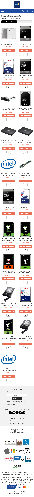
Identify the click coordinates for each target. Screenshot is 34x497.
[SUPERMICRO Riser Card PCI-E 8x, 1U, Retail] (25, 164)
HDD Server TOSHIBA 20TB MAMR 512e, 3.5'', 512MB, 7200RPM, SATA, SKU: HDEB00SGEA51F (25, 304)
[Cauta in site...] (32, 11)
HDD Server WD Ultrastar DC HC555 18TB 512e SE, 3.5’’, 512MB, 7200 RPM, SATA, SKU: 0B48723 (25, 44)
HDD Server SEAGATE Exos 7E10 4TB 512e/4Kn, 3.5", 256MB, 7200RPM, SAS (8, 239)
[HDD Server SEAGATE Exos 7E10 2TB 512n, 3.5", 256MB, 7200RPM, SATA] (8, 327)
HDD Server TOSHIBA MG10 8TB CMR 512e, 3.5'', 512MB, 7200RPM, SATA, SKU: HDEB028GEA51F (25, 207)
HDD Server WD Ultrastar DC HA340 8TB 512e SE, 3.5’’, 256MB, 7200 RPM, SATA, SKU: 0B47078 (25, 109)
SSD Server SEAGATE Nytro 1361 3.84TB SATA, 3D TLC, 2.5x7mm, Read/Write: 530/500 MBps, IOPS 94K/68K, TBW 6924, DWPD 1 (8, 272)
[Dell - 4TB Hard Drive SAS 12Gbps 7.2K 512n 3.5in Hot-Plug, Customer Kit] (8, 98)
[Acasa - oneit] (17, 4)
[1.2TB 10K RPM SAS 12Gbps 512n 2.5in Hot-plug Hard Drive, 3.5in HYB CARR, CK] (25, 327)
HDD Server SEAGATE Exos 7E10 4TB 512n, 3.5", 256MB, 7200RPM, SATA (25, 272)
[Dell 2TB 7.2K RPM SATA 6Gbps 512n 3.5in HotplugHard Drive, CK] (8, 294)
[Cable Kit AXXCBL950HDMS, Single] (8, 359)
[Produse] (2, 11)
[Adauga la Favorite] (8, 54)
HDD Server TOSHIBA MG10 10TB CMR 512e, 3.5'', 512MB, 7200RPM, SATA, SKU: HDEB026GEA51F (9, 76)
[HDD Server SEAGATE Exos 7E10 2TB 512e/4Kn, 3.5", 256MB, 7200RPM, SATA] (25, 229)
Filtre (9, 22)
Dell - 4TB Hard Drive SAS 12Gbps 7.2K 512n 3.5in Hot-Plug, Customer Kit (8, 109)
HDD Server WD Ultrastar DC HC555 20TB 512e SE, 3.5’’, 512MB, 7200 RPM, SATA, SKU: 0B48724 (25, 76)
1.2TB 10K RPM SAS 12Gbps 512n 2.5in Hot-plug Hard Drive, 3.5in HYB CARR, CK (25, 337)
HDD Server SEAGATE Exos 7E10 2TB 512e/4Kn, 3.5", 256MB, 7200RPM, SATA (25, 239)
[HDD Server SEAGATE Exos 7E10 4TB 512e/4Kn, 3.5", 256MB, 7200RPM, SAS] (8, 229)
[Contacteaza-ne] (23, 11)
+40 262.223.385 (18, 421)
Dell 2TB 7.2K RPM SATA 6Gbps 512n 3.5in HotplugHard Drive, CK (8, 304)
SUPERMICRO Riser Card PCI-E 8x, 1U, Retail (25, 174)
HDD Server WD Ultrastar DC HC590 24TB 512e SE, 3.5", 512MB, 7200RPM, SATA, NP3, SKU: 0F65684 (8, 207)
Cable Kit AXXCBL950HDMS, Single (8, 369)
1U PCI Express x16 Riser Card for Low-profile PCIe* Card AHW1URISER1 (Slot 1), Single (8, 174)
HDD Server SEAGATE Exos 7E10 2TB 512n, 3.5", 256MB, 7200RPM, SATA (9, 337)
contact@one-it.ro (18, 423)
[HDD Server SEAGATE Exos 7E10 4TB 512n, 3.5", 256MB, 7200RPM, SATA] (25, 261)
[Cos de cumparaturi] (28, 11)
